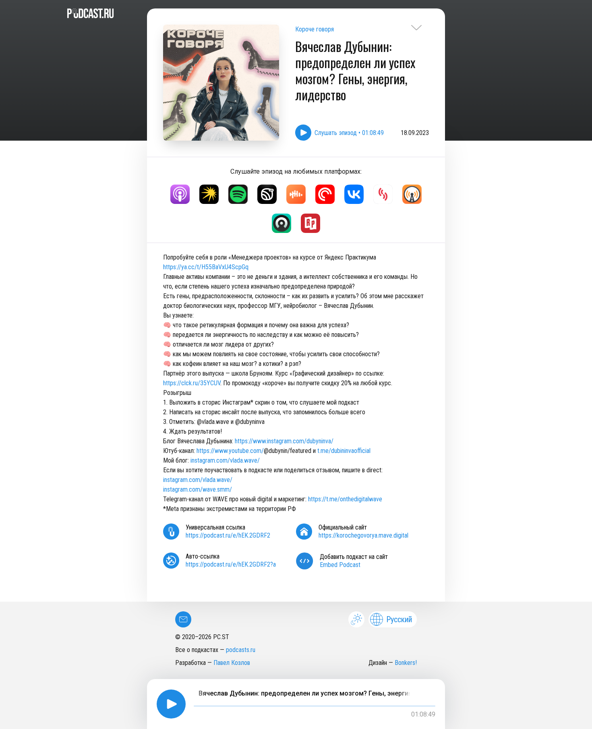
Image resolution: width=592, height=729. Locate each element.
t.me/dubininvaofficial (344, 451)
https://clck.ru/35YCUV (191, 383)
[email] (183, 619)
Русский (399, 619)
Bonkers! (406, 663)
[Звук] (267, 194)
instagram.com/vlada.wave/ (225, 460)
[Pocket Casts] (325, 194)
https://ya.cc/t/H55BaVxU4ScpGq (205, 267)
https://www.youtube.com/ (230, 451)
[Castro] (281, 223)
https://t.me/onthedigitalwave (345, 499)
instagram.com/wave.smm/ (197, 489)
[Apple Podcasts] (180, 194)
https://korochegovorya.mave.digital (363, 535)
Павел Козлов (231, 663)
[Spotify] (238, 194)
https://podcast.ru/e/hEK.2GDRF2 (228, 535)
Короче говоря (314, 29)
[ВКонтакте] (354, 194)
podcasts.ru (240, 650)
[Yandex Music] (209, 194)
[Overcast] (412, 194)
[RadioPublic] (310, 223)
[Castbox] (296, 194)
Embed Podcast (340, 565)
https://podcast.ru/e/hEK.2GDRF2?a (231, 564)
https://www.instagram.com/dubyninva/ (284, 441)
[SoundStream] (383, 194)
